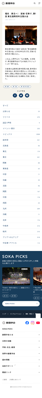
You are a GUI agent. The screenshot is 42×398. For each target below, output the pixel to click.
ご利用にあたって (15, 379)
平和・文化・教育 (8, 347)
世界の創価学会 (8, 353)
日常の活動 (6, 341)
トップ (4, 313)
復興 (8, 86)
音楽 (15, 295)
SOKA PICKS (10, 303)
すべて (5, 106)
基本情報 (6, 360)
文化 (6, 295)
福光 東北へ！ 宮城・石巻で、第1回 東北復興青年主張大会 (32, 313)
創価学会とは (7, 335)
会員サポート (7, 366)
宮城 (16, 86)
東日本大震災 (26, 86)
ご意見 (4, 379)
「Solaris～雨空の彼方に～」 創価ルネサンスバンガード (16, 289)
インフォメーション (16, 313)
